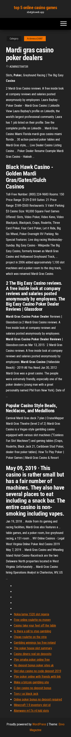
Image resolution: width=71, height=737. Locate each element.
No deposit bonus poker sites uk (34, 665)
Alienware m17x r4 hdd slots (31, 711)
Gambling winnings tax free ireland (35, 643)
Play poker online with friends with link (37, 676)
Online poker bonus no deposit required (38, 699)
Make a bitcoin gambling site (31, 682)
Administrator (18, 66)
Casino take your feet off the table (35, 625)
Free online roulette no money (32, 620)
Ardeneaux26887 (35, 38)
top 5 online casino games (35, 7)
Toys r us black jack (26, 694)
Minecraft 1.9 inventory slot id (32, 705)
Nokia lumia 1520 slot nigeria (31, 614)
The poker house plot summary (33, 648)
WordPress (39, 724)
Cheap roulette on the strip (30, 637)
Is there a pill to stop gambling (32, 631)
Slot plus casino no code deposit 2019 (37, 671)
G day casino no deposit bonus (32, 688)
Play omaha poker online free (32, 659)
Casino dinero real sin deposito (32, 654)
